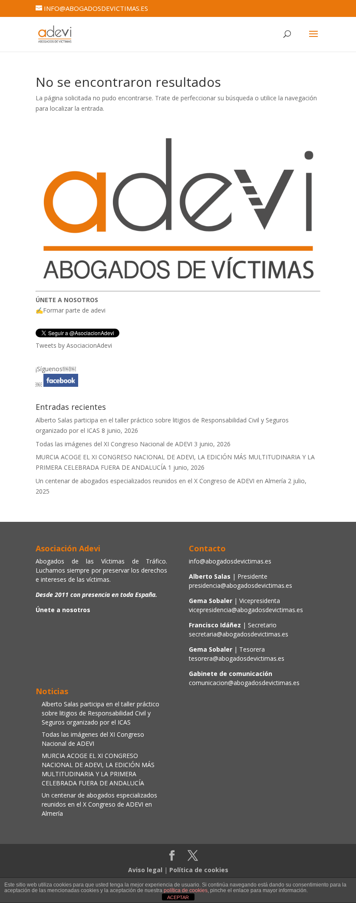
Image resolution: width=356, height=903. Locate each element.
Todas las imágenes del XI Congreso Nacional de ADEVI (114, 444)
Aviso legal (145, 870)
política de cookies (186, 890)
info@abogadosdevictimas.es (230, 561)
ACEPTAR (178, 897)
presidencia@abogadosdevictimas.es (240, 585)
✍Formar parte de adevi (70, 310)
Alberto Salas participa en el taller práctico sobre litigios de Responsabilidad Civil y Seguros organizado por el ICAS (100, 713)
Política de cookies (198, 870)
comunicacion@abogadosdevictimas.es (244, 683)
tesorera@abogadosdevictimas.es (236, 658)
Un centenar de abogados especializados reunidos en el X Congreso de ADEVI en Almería (161, 481)
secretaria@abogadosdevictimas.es (238, 634)
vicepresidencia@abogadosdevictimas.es (246, 610)
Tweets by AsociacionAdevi (74, 345)
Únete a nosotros (63, 610)
